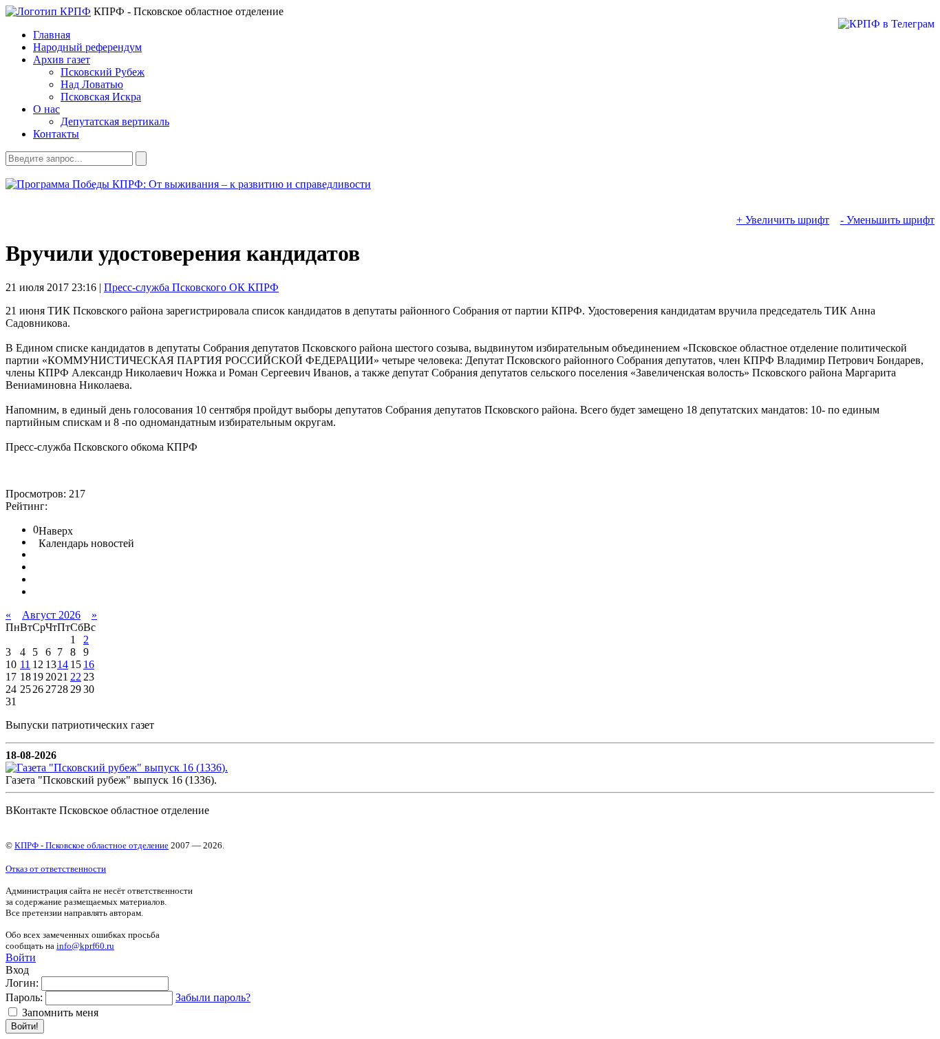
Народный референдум (87, 47)
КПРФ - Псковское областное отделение (91, 845)
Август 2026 (51, 615)
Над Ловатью (92, 84)
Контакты (56, 134)
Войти (21, 957)
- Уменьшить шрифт (887, 220)
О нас (46, 109)
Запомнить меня (58, 1012)
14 (62, 664)
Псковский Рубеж (103, 72)
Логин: (22, 983)
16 (88, 664)
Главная (51, 35)
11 (25, 664)
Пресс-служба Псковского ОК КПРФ (191, 287)
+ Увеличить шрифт (782, 220)
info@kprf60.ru (85, 946)
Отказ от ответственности (56, 869)
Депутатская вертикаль (115, 121)
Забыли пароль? (212, 997)
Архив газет (61, 59)
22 (75, 677)
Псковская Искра (101, 97)
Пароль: (24, 997)
